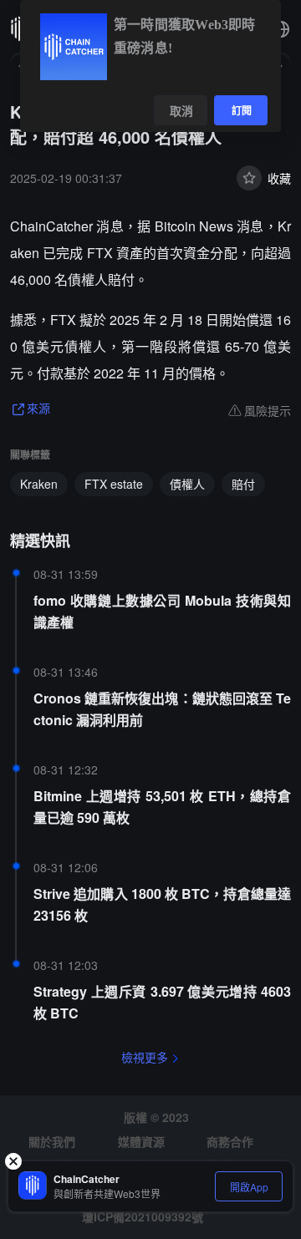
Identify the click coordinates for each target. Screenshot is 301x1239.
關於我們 (51, 1141)
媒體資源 (141, 1141)
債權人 (187, 483)
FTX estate (113, 483)
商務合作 (230, 1141)
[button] (281, 29)
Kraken (39, 483)
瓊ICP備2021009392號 (142, 1216)
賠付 (243, 483)
